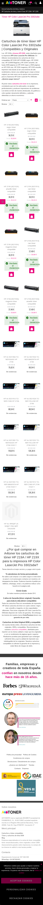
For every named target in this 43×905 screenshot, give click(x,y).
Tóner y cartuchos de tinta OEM (13, 835)
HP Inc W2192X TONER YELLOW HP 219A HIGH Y (31, 442)
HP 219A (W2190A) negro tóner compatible (11, 127)
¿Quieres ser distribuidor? (18, 765)
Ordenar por (6, 100)
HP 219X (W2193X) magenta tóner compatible (11, 246)
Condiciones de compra (21, 758)
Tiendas (31, 765)
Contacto (17, 768)
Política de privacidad (14, 755)
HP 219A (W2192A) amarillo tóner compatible (31, 301)
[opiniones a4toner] (21, 727)
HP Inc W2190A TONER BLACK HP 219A (11, 359)
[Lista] (39, 100)
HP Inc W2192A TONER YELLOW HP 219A (31, 401)
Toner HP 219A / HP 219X (30, 11)
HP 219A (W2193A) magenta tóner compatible (11, 301)
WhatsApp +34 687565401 (11, 859)
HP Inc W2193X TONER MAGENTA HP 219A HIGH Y (11, 484)
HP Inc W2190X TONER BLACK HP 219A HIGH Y (11, 442)
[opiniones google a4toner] (21, 710)
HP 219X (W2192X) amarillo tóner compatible (11, 188)
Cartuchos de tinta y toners (15, 9)
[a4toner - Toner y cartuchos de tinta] (16, 3)
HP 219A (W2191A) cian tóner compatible (31, 243)
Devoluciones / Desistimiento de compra (21, 761)
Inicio (3, 9)
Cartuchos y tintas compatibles (12, 833)
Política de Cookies (29, 755)
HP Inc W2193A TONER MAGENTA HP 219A (31, 359)
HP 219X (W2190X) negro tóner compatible (31, 130)
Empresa (25, 768)
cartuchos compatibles (19, 629)
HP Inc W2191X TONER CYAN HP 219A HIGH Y (31, 484)
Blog (3, 838)
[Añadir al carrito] (11, 154)
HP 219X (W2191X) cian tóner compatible (31, 188)
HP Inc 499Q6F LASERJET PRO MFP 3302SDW (11, 526)
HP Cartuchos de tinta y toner (11, 11)
